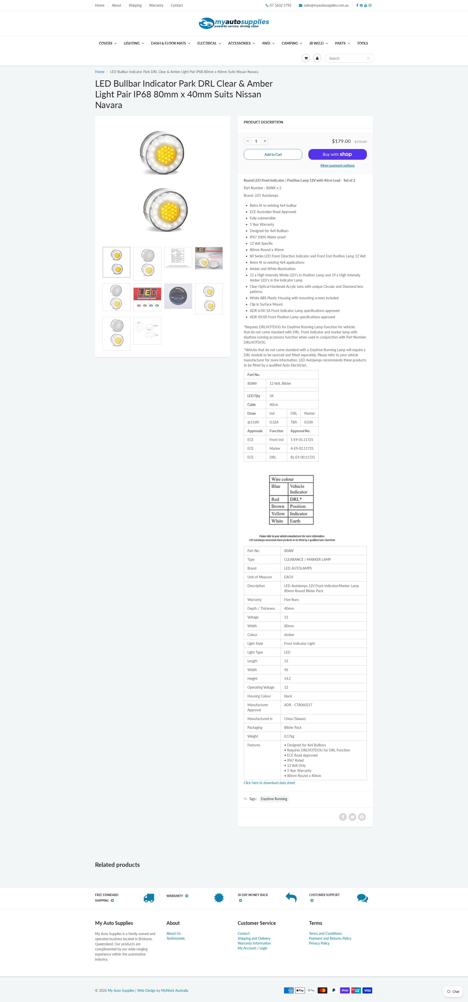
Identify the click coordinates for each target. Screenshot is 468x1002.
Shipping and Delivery (254, 938)
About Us (173, 933)
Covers (105, 43)
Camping (290, 43)
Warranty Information (254, 943)
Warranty (156, 5)
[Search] (368, 58)
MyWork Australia (174, 990)
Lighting (132, 43)
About (116, 5)
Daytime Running (274, 799)
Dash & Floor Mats (168, 43)
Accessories (239, 43)
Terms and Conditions (325, 933)
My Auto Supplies (121, 990)
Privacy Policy (319, 943)
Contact (177, 5)
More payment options (338, 165)
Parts (340, 43)
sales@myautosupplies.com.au (326, 5)
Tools (362, 43)
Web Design (146, 990)
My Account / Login (252, 948)
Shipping (135, 5)
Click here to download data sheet (269, 783)
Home (99, 5)
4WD (266, 43)
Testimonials (175, 938)
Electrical (207, 43)
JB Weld (316, 43)
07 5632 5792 (280, 5)
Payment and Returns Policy (330, 938)
